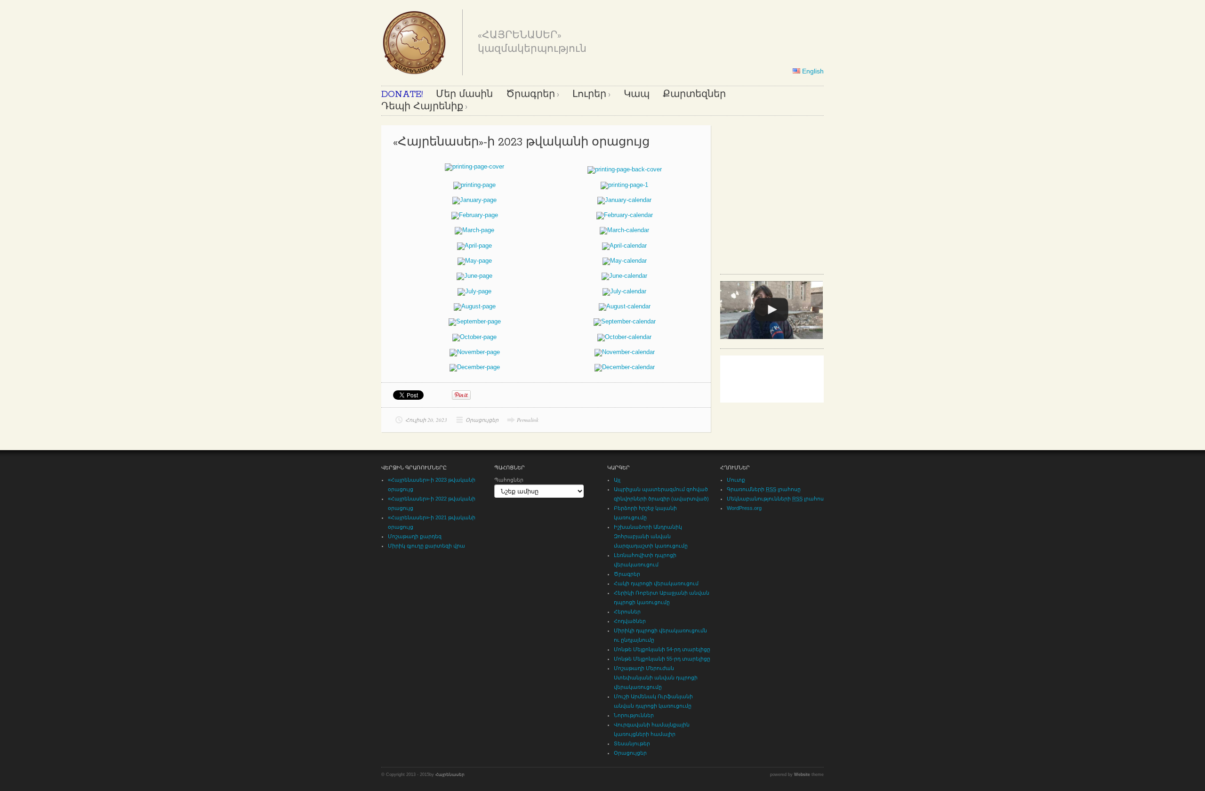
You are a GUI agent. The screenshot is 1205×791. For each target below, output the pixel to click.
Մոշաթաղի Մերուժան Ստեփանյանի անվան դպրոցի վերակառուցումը (656, 677)
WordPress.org (744, 508)
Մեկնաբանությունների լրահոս (775, 498)
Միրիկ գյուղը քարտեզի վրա (426, 546)
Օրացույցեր (482, 419)
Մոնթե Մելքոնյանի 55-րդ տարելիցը (662, 659)
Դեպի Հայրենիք (422, 107)
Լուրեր (589, 94)
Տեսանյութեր (632, 743)
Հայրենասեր (450, 774)
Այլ (617, 480)
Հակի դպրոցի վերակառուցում (656, 583)
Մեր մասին (464, 94)
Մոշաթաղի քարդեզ (415, 536)
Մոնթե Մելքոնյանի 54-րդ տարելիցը (662, 649)
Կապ (637, 94)
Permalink (527, 419)
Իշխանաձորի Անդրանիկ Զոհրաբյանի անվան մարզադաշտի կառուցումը (651, 536)
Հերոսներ (627, 611)
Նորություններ (634, 715)
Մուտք (736, 480)
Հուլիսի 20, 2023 (426, 419)
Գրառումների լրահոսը (764, 489)
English (812, 71)
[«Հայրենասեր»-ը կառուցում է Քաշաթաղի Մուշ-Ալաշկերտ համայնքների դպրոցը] (771, 310)
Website (802, 774)
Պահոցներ (508, 480)
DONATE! (402, 94)
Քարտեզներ (694, 94)
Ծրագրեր (530, 94)
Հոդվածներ (630, 621)
